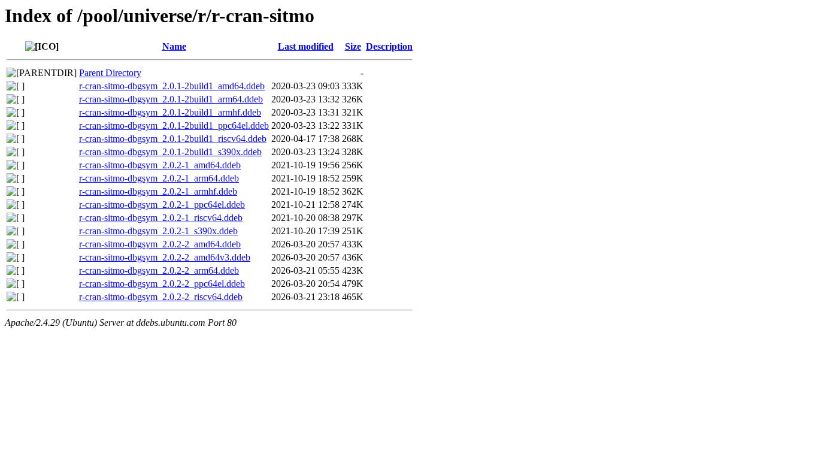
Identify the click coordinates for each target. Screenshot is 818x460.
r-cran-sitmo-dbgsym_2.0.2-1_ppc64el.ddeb (162, 204)
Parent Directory (110, 73)
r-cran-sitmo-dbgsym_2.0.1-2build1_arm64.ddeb (171, 99)
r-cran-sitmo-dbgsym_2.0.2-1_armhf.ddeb (158, 191)
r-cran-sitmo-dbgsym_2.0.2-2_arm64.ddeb (159, 270)
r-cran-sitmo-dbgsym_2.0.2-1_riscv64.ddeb (161, 218)
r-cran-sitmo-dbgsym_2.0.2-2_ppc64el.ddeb (162, 284)
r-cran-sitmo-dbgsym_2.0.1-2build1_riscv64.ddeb (172, 139)
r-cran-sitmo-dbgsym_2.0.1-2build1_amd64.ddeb (172, 86)
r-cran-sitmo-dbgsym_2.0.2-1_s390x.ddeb (158, 231)
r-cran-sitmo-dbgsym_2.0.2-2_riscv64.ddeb (161, 297)
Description (389, 46)
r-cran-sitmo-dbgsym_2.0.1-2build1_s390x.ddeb (170, 152)
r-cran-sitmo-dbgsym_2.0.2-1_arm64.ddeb (159, 178)
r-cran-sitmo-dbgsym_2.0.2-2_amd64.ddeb (160, 244)
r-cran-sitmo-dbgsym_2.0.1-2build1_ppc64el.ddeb (174, 125)
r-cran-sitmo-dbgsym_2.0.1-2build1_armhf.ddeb (170, 112)
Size (353, 46)
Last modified (306, 46)
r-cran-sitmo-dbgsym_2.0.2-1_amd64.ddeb (160, 165)
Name (174, 46)
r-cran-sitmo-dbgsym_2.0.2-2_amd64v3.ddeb (164, 257)
